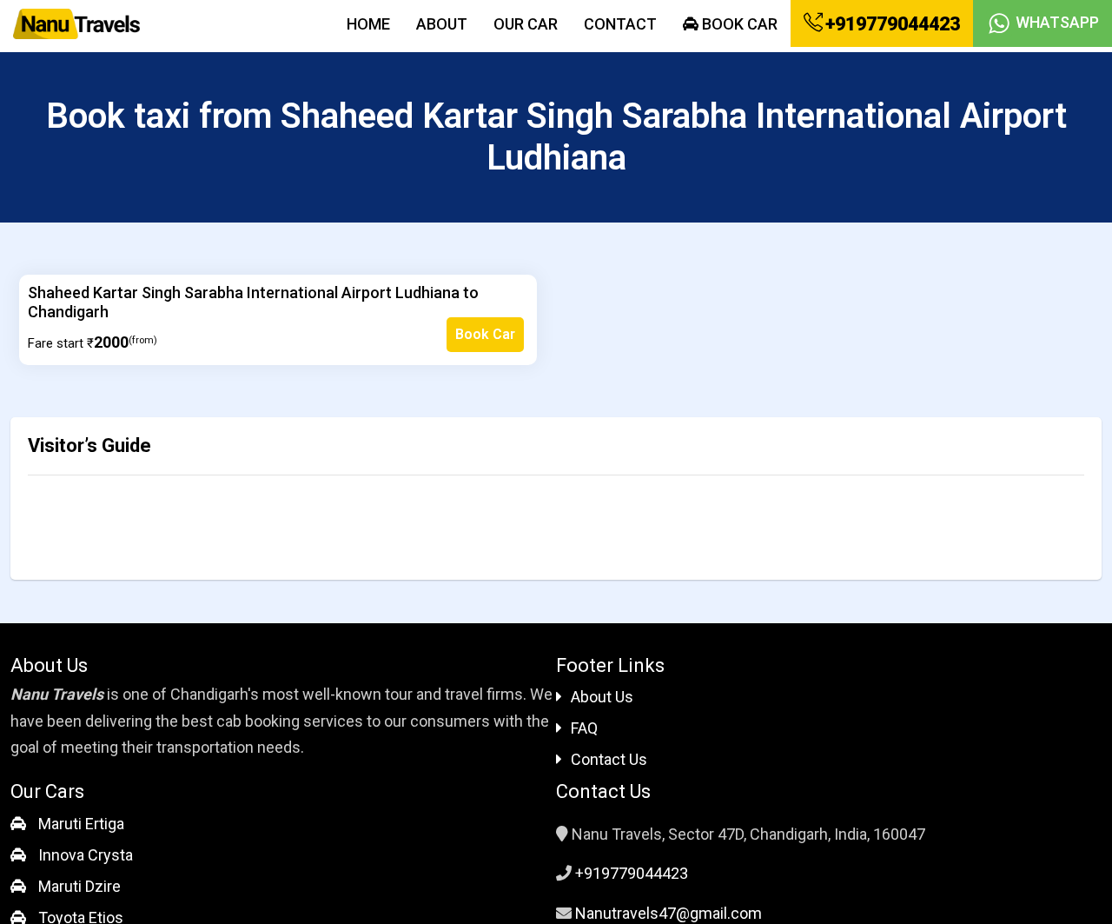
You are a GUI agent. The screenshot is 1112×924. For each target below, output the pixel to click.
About (441, 24)
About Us (602, 697)
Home (368, 24)
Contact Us (609, 759)
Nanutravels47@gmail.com (668, 913)
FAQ (584, 728)
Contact (620, 24)
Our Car (525, 24)
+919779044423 (891, 24)
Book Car (738, 24)
